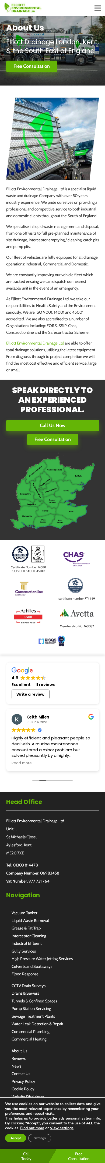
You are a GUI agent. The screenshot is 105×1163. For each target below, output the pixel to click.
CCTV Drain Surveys (29, 985)
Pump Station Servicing (31, 1008)
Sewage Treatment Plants (33, 1016)
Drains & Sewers (25, 993)
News (16, 1066)
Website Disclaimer (28, 1096)
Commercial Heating (29, 1039)
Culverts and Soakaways (32, 966)
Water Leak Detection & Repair (37, 1023)
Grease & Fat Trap (26, 928)
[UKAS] (28, 548)
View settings (62, 1128)
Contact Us (21, 1073)
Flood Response (25, 974)
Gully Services (24, 951)
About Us (19, 1051)
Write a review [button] (30, 694)
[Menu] (97, 8)
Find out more (32, 1128)
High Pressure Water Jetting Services (42, 958)
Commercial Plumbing (30, 1031)
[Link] (23, 7)
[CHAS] (76, 554)
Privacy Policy (23, 1081)
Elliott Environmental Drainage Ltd (35, 343)
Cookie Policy (23, 1089)
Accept (15, 1138)
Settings (40, 1138)
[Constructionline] (28, 583)
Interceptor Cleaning (29, 936)
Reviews (19, 1058)
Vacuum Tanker (24, 912)
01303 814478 (25, 865)
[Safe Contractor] (76, 580)
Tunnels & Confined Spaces (34, 1001)
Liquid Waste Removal (30, 920)
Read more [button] (22, 763)
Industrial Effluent (27, 943)
